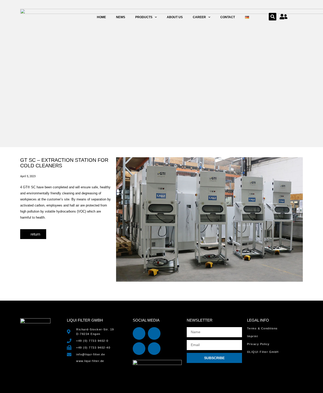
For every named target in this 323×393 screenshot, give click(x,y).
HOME (101, 17)
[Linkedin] (139, 333)
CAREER (199, 17)
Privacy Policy (258, 344)
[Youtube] (154, 348)
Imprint (252, 336)
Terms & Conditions (262, 328)
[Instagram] (139, 348)
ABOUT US (175, 17)
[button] (272, 16)
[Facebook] (154, 333)
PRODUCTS (143, 17)
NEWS (120, 17)
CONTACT (227, 17)
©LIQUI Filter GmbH (263, 351)
